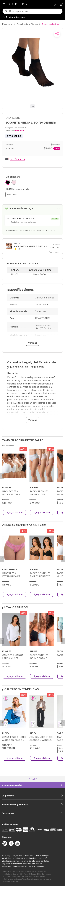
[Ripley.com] (18, 4)
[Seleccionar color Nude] (13, 182)
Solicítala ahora (17, 159)
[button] (61, 4)
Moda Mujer (7, 24)
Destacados (8, 813)
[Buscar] (6, 11)
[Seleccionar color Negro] (7, 182)
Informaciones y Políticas (15, 804)
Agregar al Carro (14, 512)
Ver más (32, 342)
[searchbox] (35, 11)
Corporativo (8, 795)
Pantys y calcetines (50, 24)
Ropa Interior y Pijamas (27, 24)
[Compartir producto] (57, 33)
